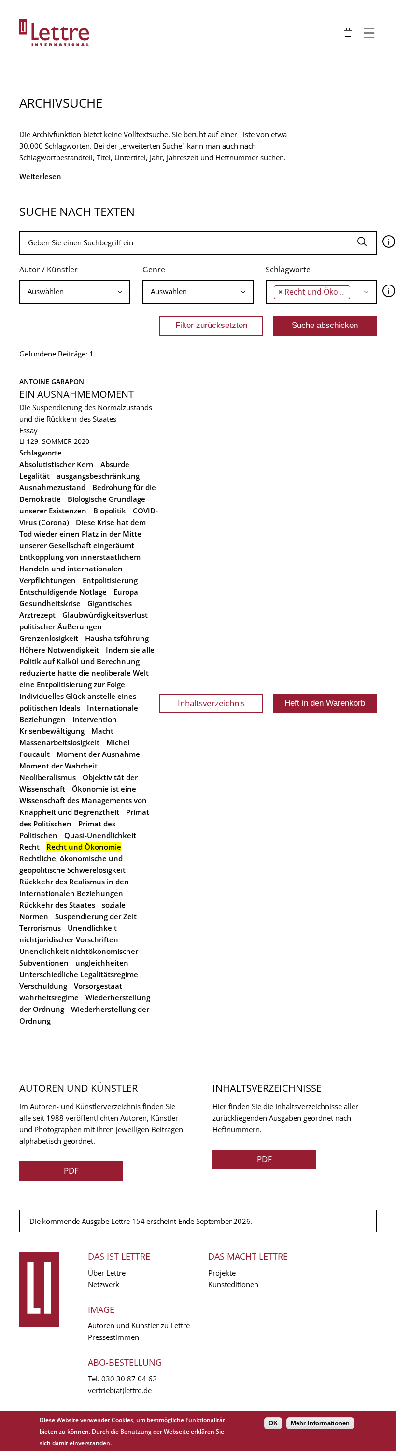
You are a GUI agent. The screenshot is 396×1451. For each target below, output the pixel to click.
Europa (125, 592)
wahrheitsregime (49, 997)
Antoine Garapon (51, 381)
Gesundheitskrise (50, 603)
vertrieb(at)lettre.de (120, 1390)
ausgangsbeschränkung (98, 476)
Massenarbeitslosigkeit (59, 742)
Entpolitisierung (110, 580)
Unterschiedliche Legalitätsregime (78, 974)
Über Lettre (107, 1273)
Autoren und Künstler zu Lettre (139, 1325)
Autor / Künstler (48, 269)
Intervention (94, 719)
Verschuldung (43, 986)
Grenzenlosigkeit (48, 638)
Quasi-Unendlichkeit (100, 835)
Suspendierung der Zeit (96, 916)
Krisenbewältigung (52, 731)
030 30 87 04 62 (129, 1378)
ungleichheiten (101, 962)
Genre (153, 269)
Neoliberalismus (47, 777)
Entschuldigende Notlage (63, 592)
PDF (71, 1170)
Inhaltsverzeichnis (211, 703)
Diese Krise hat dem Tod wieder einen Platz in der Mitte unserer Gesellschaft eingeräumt (82, 533)
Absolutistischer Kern (56, 464)
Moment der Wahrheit (58, 765)
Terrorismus (40, 928)
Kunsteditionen (233, 1284)
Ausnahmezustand (52, 487)
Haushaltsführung (117, 638)
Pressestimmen (113, 1337)
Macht (102, 731)
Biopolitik (109, 510)
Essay (28, 430)
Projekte (222, 1273)
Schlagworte (288, 269)
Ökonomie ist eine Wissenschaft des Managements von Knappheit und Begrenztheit (83, 800)
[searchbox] (75, 291)
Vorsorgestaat (98, 986)
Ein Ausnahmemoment (76, 393)
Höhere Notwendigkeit (59, 649)
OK (273, 1423)
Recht (29, 847)
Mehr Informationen (320, 1423)
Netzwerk (103, 1284)
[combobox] (74, 292)
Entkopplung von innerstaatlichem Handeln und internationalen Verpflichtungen (80, 568)
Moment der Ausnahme (98, 754)
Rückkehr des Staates (57, 905)
